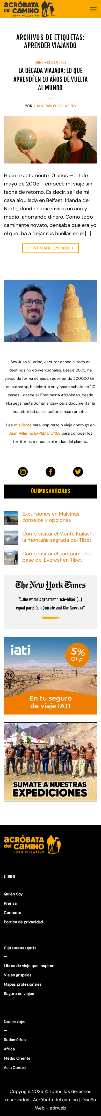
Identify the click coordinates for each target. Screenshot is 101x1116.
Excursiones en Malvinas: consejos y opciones (51, 517)
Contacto (12, 912)
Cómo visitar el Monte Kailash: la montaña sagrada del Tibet (58, 537)
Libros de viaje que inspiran (29, 965)
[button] (93, 9)
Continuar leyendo (50, 248)
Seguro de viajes (19, 993)
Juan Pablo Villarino (54, 105)
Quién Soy (13, 894)
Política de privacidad (24, 922)
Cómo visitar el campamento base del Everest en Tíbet (56, 556)
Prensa (10, 903)
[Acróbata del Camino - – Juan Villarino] (30, 9)
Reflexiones (56, 62)
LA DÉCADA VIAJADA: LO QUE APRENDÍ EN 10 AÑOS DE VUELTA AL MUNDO (50, 79)
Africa (9, 1049)
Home (39, 62)
